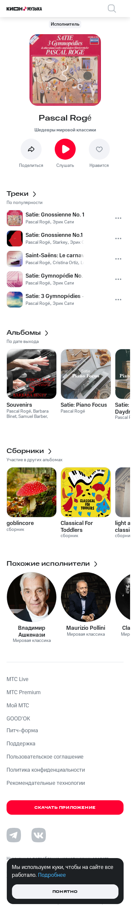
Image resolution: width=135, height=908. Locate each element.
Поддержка (21, 744)
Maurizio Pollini (85, 628)
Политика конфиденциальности (46, 770)
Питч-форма (22, 731)
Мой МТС (18, 706)
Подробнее (52, 875)
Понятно (65, 892)
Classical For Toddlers (77, 526)
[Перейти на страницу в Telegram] (14, 835)
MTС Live (18, 679)
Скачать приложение (65, 807)
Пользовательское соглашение (45, 757)
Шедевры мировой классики (65, 130)
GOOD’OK (18, 719)
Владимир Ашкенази (31, 631)
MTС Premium (24, 692)
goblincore (20, 523)
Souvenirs (19, 405)
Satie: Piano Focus (84, 405)
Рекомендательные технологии (46, 783)
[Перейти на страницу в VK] (38, 835)
